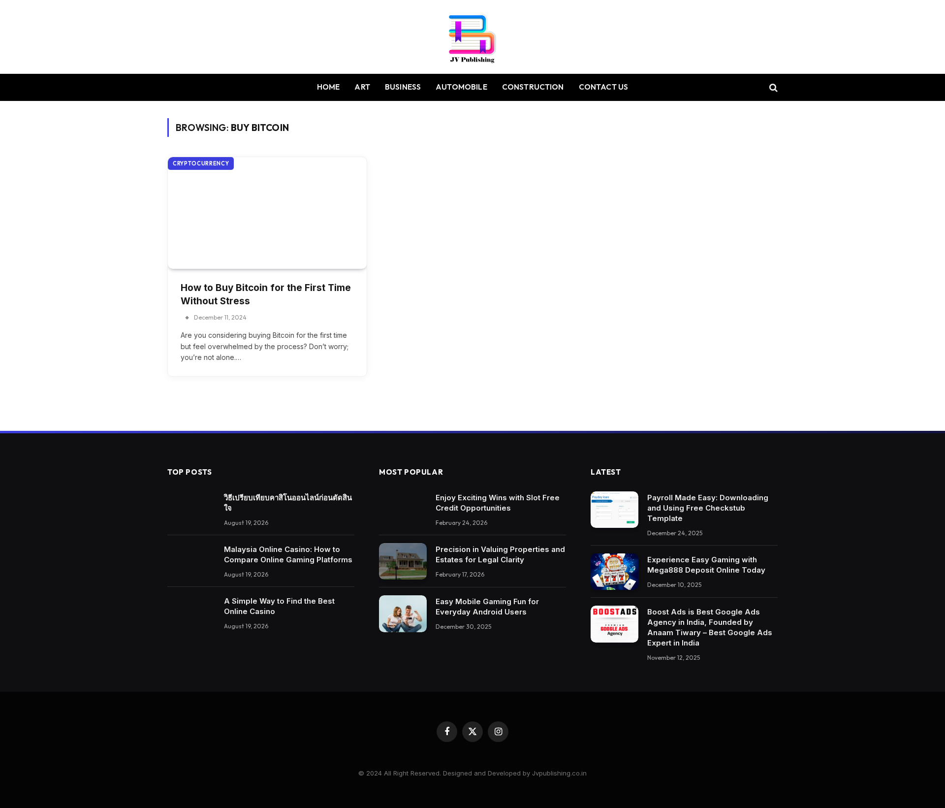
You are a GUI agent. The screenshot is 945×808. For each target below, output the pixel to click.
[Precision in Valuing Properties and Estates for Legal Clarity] (403, 561)
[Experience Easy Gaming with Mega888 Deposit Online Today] (614, 571)
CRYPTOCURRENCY (201, 163)
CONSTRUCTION (533, 87)
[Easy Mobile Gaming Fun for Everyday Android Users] (403, 613)
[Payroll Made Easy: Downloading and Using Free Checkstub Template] (614, 509)
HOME (328, 87)
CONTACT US (604, 87)
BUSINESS (403, 87)
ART (362, 87)
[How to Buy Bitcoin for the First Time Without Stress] (267, 213)
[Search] (772, 87)
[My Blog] (472, 37)
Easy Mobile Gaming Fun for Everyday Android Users (487, 606)
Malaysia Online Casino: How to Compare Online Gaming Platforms (288, 554)
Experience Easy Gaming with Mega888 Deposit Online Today (706, 565)
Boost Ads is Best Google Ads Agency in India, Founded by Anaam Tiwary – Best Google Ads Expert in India (709, 627)
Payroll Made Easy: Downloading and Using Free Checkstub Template (707, 508)
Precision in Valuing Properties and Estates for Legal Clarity (500, 554)
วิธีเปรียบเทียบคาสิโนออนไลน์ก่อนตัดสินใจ (288, 503)
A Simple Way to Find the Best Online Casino (279, 606)
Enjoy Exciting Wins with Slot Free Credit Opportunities (498, 503)
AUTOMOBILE (461, 87)
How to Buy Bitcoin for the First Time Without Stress (266, 294)
